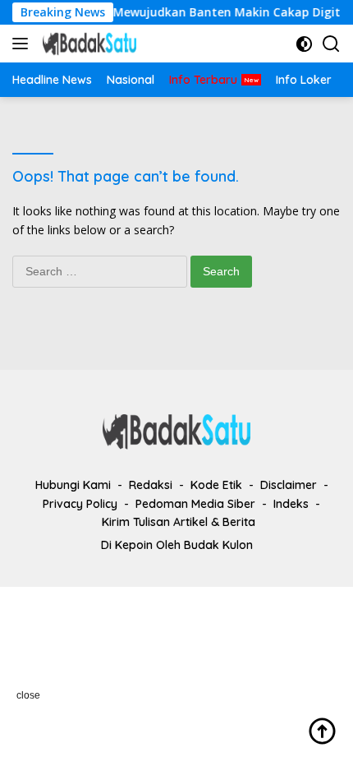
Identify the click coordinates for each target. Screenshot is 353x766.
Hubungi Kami (73, 485)
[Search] (331, 44)
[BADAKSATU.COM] (87, 44)
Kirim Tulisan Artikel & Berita (178, 522)
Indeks (291, 503)
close (28, 695)
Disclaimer (288, 485)
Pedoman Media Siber (195, 503)
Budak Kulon (218, 545)
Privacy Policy (80, 503)
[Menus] (23, 44)
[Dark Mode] (304, 44)
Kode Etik (216, 485)
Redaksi (150, 485)
